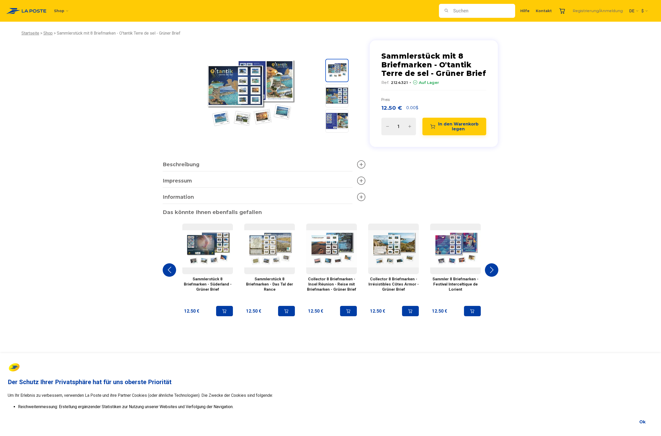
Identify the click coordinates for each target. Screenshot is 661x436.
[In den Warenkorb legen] (224, 311)
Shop (59, 11)
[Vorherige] (169, 270)
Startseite (30, 33)
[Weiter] (491, 270)
